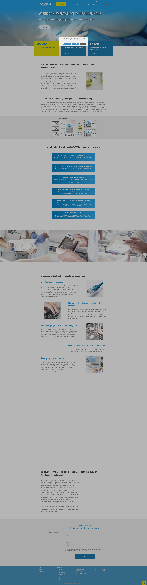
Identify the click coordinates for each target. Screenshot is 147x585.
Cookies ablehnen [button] (75, 43)
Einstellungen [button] (83, 43)
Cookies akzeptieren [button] (67, 43)
